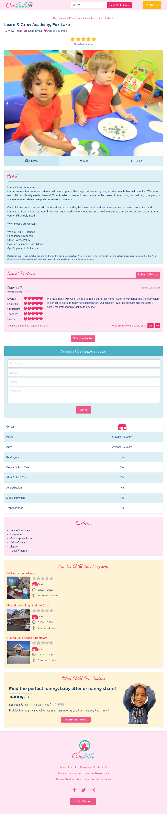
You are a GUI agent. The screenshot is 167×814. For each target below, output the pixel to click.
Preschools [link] (91, 18)
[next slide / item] (160, 103)
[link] (19, 5)
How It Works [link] (82, 767)
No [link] (157, 325)
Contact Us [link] (100, 767)
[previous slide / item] (7, 103)
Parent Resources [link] (69, 773)
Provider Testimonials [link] (97, 779)
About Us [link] (66, 767)
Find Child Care (119, 5)
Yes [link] (150, 325)
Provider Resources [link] (96, 773)
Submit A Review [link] (148, 274)
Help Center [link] (83, 801)
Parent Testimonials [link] (68, 779)
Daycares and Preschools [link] (67, 18)
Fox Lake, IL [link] (107, 18)
